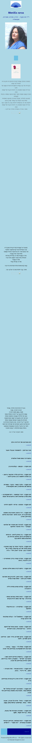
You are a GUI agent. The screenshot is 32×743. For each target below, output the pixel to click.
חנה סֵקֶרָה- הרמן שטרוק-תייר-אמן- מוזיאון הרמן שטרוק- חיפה (16, 638)
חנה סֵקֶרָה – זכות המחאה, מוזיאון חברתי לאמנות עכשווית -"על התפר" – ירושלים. (17, 722)
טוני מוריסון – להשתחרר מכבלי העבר (18, 450)
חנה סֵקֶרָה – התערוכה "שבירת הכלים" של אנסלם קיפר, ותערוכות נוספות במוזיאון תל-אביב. (16, 691)
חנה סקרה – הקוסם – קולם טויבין (20, 466)
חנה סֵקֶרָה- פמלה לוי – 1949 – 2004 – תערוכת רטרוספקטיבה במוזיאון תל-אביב (17, 648)
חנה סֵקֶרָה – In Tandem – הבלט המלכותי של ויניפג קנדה (17, 618)
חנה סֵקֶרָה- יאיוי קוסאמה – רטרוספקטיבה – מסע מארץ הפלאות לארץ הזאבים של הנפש (16, 495)
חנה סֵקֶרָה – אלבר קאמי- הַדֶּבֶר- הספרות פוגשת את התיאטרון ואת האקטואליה (17, 485)
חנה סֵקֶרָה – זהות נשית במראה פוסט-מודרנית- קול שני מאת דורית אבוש (18, 598)
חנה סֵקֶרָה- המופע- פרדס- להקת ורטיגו (17, 504)
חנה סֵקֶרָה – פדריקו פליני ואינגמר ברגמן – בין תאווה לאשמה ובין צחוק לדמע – (16, 475)
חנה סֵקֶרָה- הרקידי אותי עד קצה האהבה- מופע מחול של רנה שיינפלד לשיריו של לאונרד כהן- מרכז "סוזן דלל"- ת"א (17, 548)
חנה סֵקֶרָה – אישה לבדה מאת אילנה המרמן (17, 568)
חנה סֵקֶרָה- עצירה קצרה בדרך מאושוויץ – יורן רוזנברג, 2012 (17, 559)
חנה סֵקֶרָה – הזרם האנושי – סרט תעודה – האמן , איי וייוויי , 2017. (17, 670)
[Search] (4, 731)
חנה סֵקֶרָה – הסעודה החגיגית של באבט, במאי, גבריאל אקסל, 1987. (17, 712)
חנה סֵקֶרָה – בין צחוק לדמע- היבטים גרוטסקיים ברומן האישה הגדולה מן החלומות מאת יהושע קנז (18, 536)
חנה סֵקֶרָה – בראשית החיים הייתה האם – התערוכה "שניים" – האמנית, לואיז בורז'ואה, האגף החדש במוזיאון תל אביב (16, 659)
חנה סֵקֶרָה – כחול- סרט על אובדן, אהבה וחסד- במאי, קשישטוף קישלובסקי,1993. (17, 702)
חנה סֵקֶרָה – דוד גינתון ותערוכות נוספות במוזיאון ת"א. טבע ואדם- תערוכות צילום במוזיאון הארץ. (16, 514)
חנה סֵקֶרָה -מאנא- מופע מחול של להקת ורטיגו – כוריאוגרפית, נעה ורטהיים (17, 628)
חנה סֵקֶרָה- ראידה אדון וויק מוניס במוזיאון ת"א (16, 680)
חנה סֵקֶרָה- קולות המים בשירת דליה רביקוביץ (19, 587)
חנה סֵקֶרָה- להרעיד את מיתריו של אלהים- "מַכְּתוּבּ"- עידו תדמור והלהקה (17, 526)
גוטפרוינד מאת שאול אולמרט (21, 458)
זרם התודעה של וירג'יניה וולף (21, 442)
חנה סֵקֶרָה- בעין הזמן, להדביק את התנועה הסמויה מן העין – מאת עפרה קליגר (16, 578)
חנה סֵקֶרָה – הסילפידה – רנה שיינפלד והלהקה (18, 608)
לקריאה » (28, 445)
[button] (16, 58)
